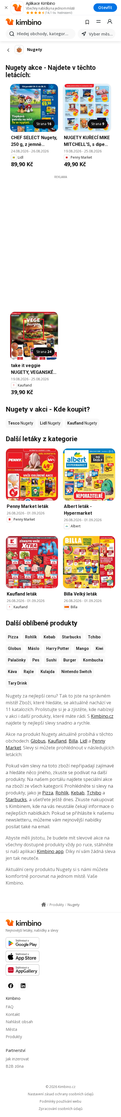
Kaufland (57, 741)
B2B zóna (15, 1066)
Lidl (83, 741)
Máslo (33, 648)
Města (11, 1029)
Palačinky (17, 660)
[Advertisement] (60, 239)
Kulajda (48, 671)
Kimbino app (50, 851)
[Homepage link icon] (43, 904)
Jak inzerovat (17, 1059)
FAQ (10, 1006)
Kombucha (93, 660)
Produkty (14, 1036)
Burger (69, 660)
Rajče (29, 671)
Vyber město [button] (101, 34)
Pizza (13, 637)
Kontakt (13, 1014)
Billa (73, 741)
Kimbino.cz (102, 716)
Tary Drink (17, 683)
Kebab (49, 637)
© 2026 (60, 1086)
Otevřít (105, 7)
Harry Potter (57, 648)
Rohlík (31, 637)
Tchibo (94, 637)
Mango (82, 648)
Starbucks (71, 637)
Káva (12, 671)
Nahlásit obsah (19, 1021)
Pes (35, 660)
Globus (14, 648)
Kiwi (99, 648)
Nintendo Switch (76, 671)
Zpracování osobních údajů (60, 1109)
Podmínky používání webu (60, 1101)
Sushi (51, 660)
